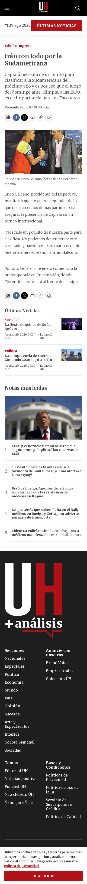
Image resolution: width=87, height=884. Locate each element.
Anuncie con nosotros (58, 652)
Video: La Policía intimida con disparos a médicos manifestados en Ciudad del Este (47, 533)
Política (11, 351)
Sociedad (12, 320)
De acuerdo (43, 876)
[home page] (43, 8)
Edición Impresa (18, 46)
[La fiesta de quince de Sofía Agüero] (71, 324)
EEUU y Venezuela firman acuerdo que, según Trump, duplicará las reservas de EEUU (45, 450)
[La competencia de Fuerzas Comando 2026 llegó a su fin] (71, 355)
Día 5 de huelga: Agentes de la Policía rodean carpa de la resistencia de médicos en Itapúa (42, 492)
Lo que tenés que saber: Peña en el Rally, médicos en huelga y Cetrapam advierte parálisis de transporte (45, 513)
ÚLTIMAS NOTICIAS (56, 25)
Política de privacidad (21, 866)
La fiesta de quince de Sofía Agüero (28, 327)
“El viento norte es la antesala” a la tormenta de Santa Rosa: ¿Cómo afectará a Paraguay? (46, 471)
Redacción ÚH (47, 336)
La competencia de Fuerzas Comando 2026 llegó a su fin (28, 358)
